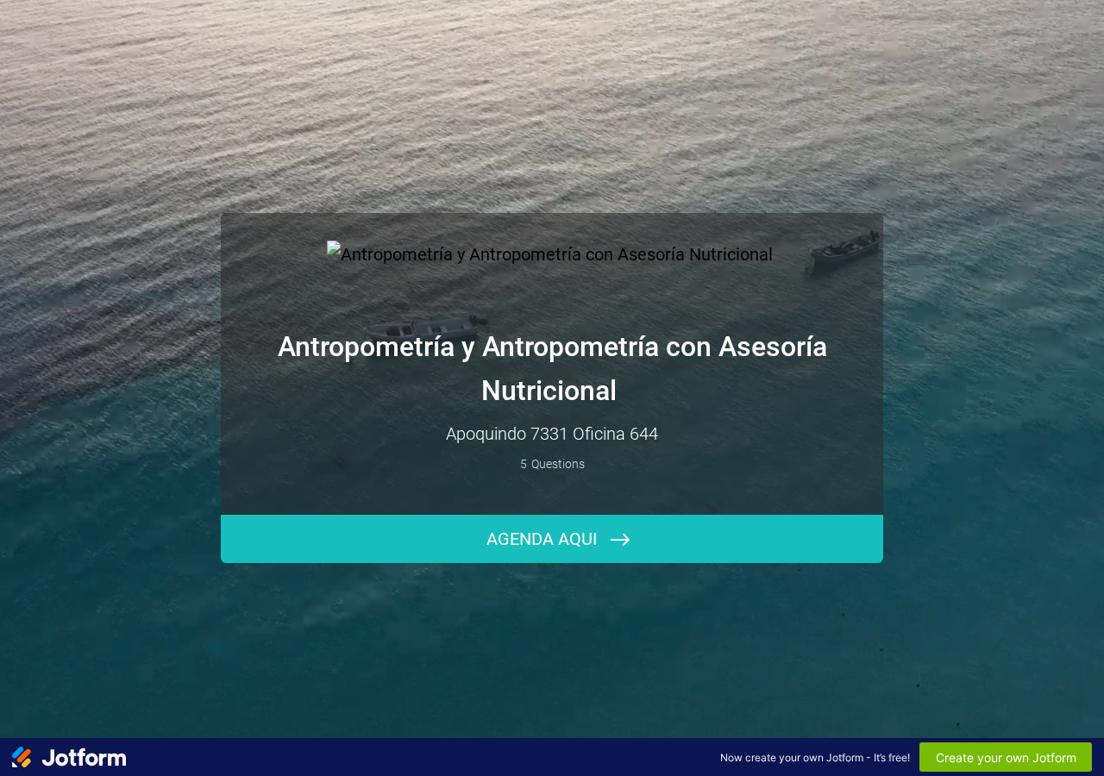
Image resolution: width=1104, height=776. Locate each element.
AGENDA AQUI (541, 539)
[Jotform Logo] (69, 757)
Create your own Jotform (1006, 757)
